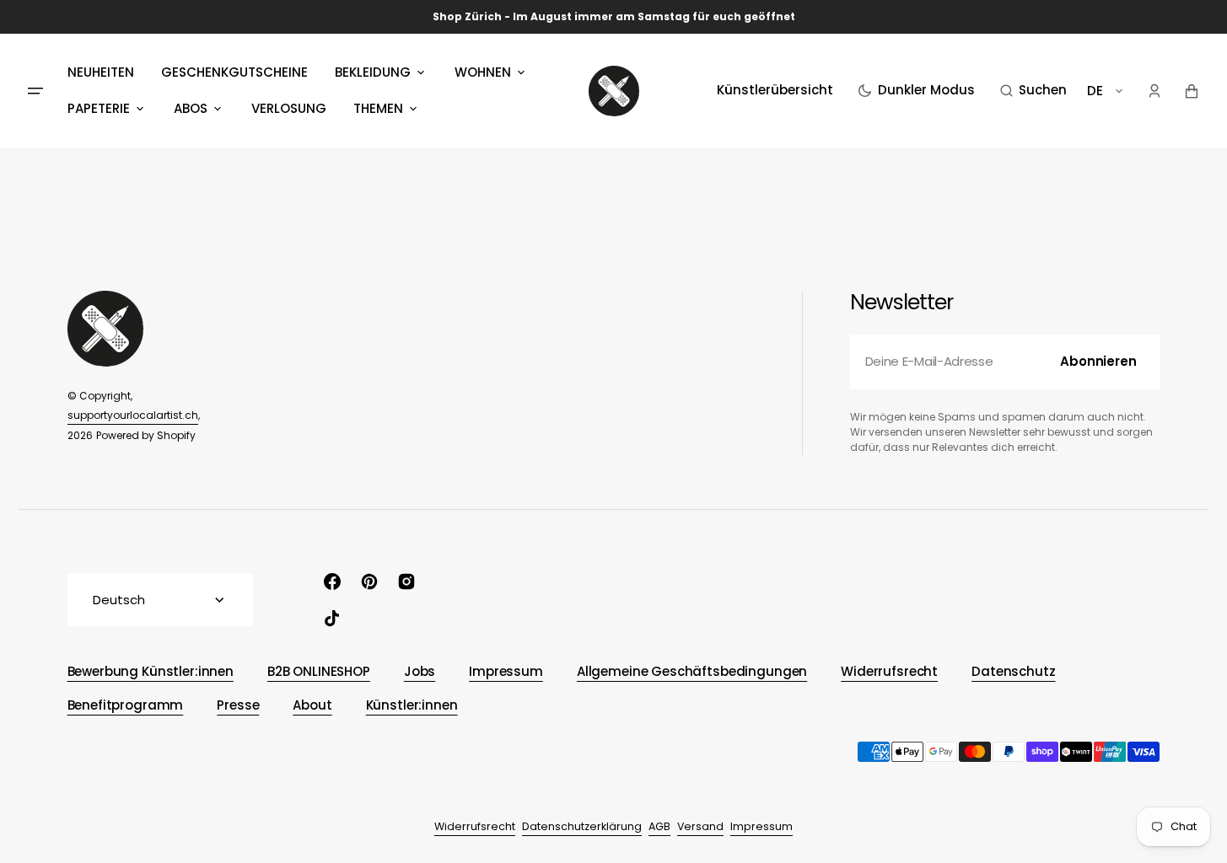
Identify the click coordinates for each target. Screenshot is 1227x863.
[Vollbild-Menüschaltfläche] (35, 91)
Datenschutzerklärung (582, 826)
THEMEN (378, 108)
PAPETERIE (98, 108)
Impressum (761, 826)
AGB (659, 826)
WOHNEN (483, 72)
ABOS (190, 108)
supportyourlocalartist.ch (132, 415)
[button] (1033, 91)
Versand (700, 826)
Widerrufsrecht (474, 826)
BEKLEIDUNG (373, 72)
